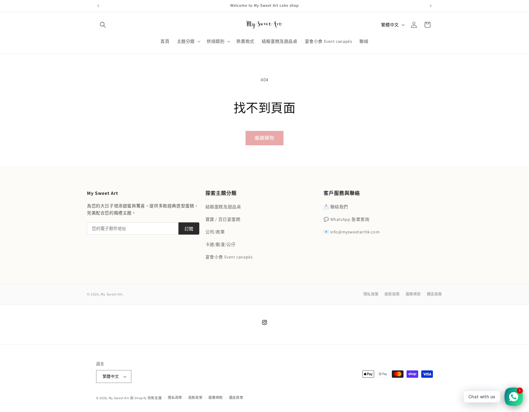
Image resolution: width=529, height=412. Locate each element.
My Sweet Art (119, 398)
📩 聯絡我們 (336, 207)
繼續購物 (264, 138)
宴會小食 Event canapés (229, 257)
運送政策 (434, 294)
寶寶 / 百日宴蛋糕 (223, 219)
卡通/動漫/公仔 (220, 244)
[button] (103, 25)
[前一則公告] (98, 6)
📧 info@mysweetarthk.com (352, 232)
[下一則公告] (430, 6)
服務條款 (413, 294)
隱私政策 (371, 294)
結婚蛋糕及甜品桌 (223, 207)
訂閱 (189, 228)
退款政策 (392, 294)
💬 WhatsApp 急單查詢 (346, 219)
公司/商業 (215, 232)
